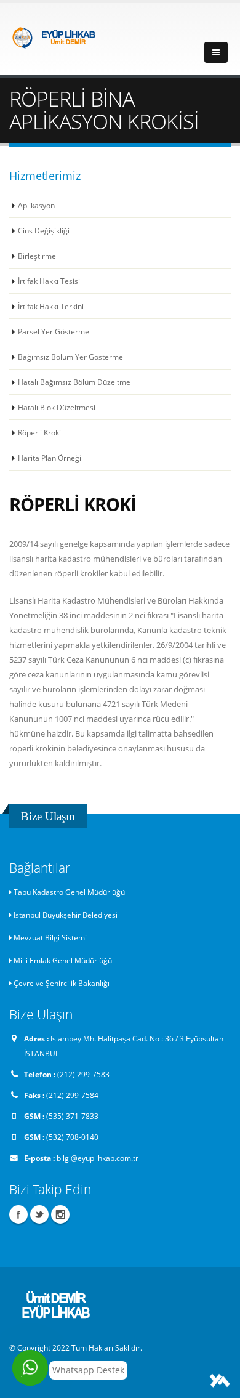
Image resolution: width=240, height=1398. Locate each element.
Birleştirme (37, 256)
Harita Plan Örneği (49, 458)
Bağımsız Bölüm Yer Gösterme (70, 357)
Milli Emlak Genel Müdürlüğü (63, 960)
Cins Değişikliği (44, 230)
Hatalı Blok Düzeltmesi (56, 407)
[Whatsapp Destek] (30, 1368)
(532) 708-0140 (72, 1137)
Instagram (60, 1214)
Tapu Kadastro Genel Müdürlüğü (69, 892)
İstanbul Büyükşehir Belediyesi (66, 914)
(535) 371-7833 (72, 1116)
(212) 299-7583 (83, 1074)
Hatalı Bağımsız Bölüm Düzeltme (74, 382)
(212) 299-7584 (72, 1095)
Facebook (18, 1214)
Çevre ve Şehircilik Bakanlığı (62, 983)
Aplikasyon (36, 205)
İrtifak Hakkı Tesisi (49, 281)
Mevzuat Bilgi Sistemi (50, 937)
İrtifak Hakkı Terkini (51, 306)
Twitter (39, 1214)
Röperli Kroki (39, 432)
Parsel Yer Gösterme (53, 331)
